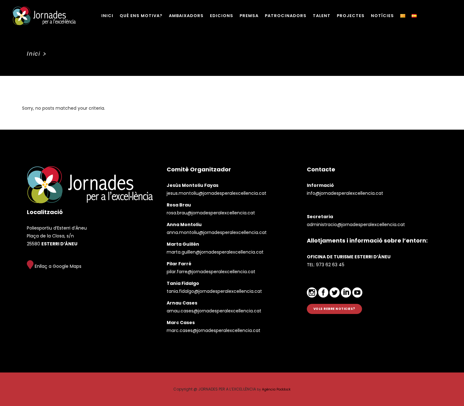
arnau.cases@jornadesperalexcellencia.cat (214, 311)
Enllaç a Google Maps (57, 266)
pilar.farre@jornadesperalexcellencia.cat (211, 271)
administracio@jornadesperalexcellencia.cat (356, 224)
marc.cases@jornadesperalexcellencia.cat (213, 330)
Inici (33, 53)
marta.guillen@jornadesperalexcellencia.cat (215, 252)
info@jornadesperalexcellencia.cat (345, 193)
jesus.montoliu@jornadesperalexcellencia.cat (216, 193)
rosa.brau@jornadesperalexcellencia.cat (211, 213)
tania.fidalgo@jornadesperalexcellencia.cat (214, 291)
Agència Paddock (276, 389)
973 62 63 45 (330, 264)
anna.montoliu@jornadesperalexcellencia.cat (217, 232)
